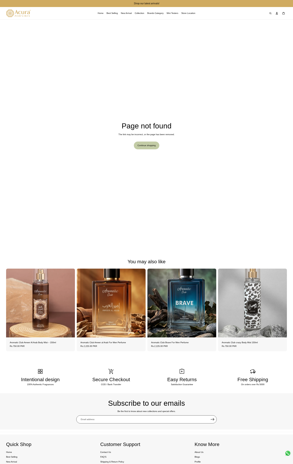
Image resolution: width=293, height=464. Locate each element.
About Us (199, 452)
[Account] (276, 13)
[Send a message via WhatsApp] (287, 453)
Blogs (197, 457)
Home (9, 452)
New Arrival (11, 461)
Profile (198, 461)
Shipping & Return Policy (112, 461)
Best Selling (11, 457)
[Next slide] (141, 303)
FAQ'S (103, 457)
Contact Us (105, 452)
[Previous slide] (81, 303)
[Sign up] (212, 419)
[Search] (270, 13)
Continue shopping (146, 145)
